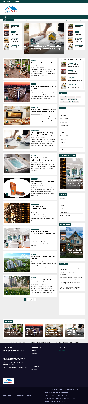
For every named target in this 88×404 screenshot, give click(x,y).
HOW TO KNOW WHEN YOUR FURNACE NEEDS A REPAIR (56, 395)
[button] (83, 17)
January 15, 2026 (36, 210)
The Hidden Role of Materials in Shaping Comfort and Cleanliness (15, 28)
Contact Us (61, 17)
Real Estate (12, 17)
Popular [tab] (72, 59)
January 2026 (63, 122)
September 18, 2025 (68, 255)
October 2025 (63, 132)
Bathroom (28, 43)
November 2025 (64, 129)
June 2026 (63, 112)
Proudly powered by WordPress (9, 395)
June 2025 (63, 142)
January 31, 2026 (36, 185)
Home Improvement (41, 17)
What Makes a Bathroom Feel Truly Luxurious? (15, 34)
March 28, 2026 (36, 137)
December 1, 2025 (36, 284)
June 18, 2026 (35, 90)
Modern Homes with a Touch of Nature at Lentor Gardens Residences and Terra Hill (42, 282)
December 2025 (64, 125)
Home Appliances (14, 38)
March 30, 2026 (36, 114)
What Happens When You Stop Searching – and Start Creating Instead (42, 135)
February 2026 (64, 118)
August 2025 (63, 139)
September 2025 (64, 135)
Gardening (63, 99)
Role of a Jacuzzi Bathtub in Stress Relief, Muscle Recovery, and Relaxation (42, 49)
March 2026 (63, 115)
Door (31, 17)
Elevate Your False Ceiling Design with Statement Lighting (56, 392)
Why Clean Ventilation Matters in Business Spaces (55, 401)
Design (78, 96)
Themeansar (28, 395)
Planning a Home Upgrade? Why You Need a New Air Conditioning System (60, 398)
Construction (71, 96)
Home (46, 389)
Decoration (23, 17)
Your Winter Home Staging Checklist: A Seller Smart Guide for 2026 (43, 233)
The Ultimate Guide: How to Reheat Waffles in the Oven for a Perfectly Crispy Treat (43, 112)
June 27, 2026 (35, 67)
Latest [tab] (64, 59)
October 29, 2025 (67, 185)
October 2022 (63, 149)
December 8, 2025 (36, 261)
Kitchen (52, 17)
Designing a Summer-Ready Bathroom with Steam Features (66, 389)
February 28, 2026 (32, 51)
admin (40, 51)
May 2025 (62, 146)
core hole (29, 342)
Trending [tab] (79, 59)
